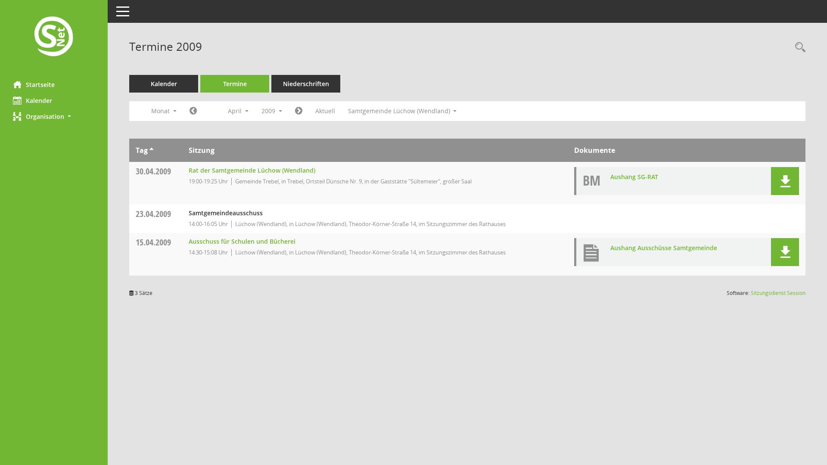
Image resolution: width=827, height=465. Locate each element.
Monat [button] (161, 111)
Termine (235, 84)
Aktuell (325, 111)
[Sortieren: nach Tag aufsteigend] (151, 150)
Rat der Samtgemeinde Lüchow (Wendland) (252, 170)
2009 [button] (269, 111)
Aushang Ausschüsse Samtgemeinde (663, 248)
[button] (54, 116)
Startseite (40, 85)
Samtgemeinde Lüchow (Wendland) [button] (400, 111)
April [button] (235, 111)
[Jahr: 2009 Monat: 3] (193, 111)
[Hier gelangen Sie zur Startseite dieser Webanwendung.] (54, 37)
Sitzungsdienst (778, 293)
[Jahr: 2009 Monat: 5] (299, 111)
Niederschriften (306, 84)
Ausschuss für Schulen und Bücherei (242, 241)
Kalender (39, 100)
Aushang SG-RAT (634, 177)
